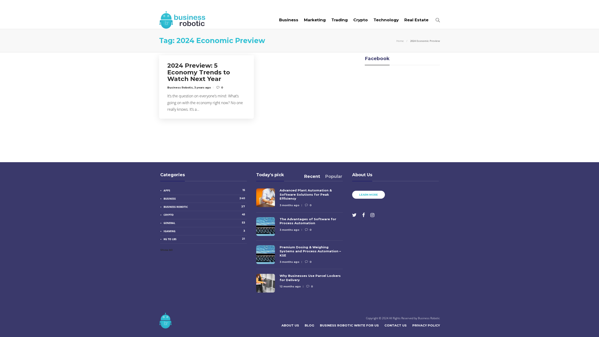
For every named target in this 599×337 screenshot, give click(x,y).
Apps (204, 190)
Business (288, 20)
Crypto (360, 20)
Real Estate (416, 20)
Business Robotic (180, 87)
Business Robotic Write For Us (232, 5)
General (204, 223)
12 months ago (290, 286)
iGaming (204, 231)
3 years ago (202, 87)
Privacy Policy (426, 325)
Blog (189, 5)
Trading (339, 20)
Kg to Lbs (204, 239)
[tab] (312, 176)
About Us (169, 5)
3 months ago (289, 205)
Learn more (368, 194)
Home (400, 41)
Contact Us (282, 5)
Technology (386, 20)
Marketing (315, 20)
